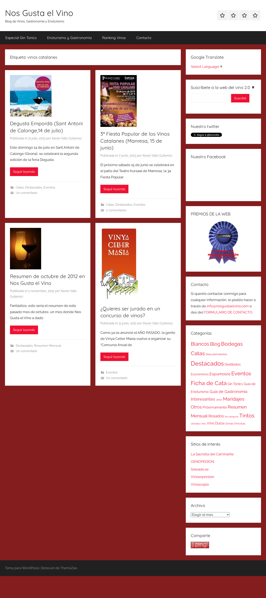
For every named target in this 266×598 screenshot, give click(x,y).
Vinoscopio (200, 484)
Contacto (143, 37)
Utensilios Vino (198, 423)
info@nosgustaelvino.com (228, 306)
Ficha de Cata (209, 383)
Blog (215, 344)
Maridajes (233, 399)
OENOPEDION (202, 461)
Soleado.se (200, 469)
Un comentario (26, 193)
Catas (20, 187)
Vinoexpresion (202, 477)
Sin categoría (231, 416)
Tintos (247, 415)
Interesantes (203, 399)
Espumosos (219, 374)
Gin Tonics (235, 384)
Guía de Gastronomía (228, 391)
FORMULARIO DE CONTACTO (228, 312)
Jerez (219, 399)
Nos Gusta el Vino (39, 13)
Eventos (49, 187)
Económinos (200, 374)
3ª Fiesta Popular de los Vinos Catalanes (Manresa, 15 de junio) (135, 141)
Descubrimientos (216, 354)
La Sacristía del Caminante (212, 454)
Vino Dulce (216, 423)
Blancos (200, 344)
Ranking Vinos (114, 37)
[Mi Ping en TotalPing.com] (200, 547)
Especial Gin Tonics (21, 37)
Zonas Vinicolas (235, 423)
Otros (196, 407)
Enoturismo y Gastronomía (69, 37)
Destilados (233, 364)
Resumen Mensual (47, 346)
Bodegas (232, 344)
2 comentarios (116, 210)
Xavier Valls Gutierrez (67, 138)
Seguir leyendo (24, 172)
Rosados (216, 416)
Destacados (33, 187)
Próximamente (215, 407)
